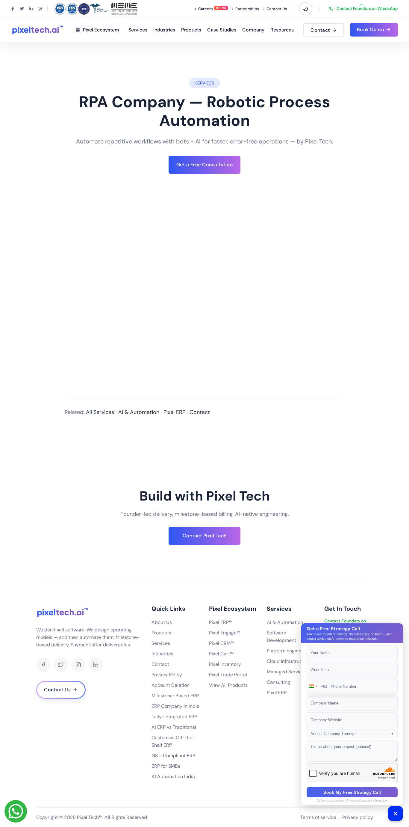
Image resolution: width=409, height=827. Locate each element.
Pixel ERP (174, 412)
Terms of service (318, 817)
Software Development (281, 636)
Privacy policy (357, 817)
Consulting (278, 682)
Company (253, 30)
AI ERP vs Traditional (174, 727)
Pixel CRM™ (221, 643)
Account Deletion (171, 685)
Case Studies (221, 30)
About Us (162, 622)
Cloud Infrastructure (289, 661)
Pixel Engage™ (224, 633)
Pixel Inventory (225, 664)
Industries (164, 30)
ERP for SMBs (166, 766)
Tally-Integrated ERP (174, 716)
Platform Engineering (289, 651)
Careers (205, 8)
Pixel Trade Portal (228, 675)
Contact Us (276, 8)
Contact (200, 412)
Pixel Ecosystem (100, 30)
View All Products (228, 685)
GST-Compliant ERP (173, 755)
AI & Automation (138, 412)
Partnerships (247, 8)
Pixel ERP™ (220, 622)
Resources (282, 30)
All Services (100, 412)
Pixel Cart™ (221, 654)
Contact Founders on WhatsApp (367, 8)
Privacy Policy (167, 675)
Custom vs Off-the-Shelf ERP (173, 741)
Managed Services (287, 672)
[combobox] (317, 686)
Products (191, 30)
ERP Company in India (175, 706)
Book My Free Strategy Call (352, 792)
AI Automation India (173, 776)
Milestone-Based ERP (175, 696)
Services (137, 30)
